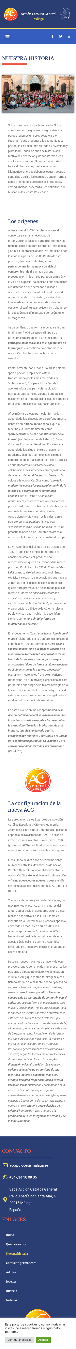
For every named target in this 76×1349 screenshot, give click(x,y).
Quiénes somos (16, 1244)
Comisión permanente (21, 1263)
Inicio (10, 1235)
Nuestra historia (17, 1253)
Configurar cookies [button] (19, 1339)
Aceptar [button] (43, 1339)
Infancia (11, 1291)
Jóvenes (11, 1281)
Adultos (11, 1272)
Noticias (11, 1300)
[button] (7, 36)
